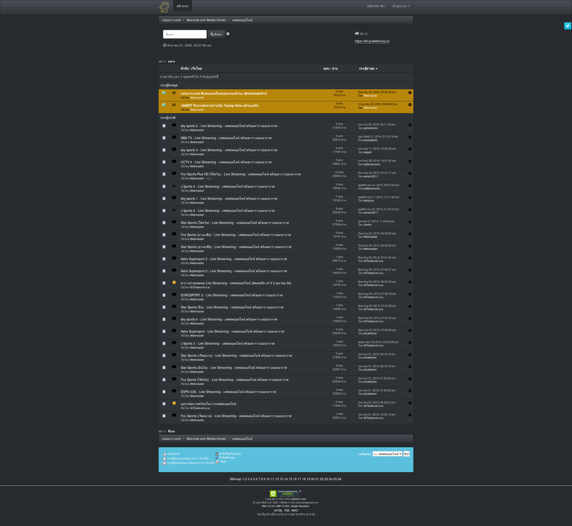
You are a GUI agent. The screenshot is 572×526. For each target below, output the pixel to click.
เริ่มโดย (196, 68)
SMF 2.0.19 (268, 506)
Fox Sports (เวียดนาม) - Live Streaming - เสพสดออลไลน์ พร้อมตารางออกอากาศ (236, 416)
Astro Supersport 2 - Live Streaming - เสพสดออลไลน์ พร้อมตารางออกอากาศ (234, 271)
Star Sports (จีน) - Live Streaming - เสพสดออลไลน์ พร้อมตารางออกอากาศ (232, 307)
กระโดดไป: (365, 454)
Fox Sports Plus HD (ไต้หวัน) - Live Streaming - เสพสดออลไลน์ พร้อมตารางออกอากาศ (241, 174)
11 (272, 479)
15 (290, 479)
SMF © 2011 (283, 506)
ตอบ (326, 68)
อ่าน (335, 68)
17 (299, 479)
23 (326, 479)
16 (295, 479)
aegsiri (368, 152)
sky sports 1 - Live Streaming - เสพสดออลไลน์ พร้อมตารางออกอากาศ (229, 198)
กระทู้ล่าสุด (367, 68)
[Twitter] (568, 26)
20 (313, 479)
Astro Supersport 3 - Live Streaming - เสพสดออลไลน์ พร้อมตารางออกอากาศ (234, 259)
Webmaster (197, 97)
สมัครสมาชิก (376, 6)
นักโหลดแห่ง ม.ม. (374, 261)
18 (304, 479)
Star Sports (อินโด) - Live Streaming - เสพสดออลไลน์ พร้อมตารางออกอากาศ (234, 367)
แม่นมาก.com (298, 499)
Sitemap (235, 479)
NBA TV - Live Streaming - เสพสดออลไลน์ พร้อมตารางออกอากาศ (226, 138)
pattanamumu (372, 164)
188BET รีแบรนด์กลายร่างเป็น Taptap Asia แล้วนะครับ (220, 105)
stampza (369, 200)
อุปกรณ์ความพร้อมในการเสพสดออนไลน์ (208, 403)
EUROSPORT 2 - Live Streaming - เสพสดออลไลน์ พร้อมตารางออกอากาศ (232, 295)
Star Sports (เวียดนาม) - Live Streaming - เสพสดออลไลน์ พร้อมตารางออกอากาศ (236, 355)
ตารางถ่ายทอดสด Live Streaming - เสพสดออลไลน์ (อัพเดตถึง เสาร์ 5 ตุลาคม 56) (236, 283)
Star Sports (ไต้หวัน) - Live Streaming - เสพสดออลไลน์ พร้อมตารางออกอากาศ (235, 222)
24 (330, 479)
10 (268, 479)
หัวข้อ (185, 68)
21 (317, 479)
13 (281, 479)
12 (277, 479)
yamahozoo (371, 128)
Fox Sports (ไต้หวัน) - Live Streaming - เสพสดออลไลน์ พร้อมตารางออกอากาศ (234, 379)
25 (335, 479)
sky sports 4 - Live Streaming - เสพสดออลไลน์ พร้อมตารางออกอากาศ (229, 319)
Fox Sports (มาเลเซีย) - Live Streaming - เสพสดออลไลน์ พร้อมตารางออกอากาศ (236, 234)
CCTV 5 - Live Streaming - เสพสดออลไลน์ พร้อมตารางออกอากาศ (226, 162)
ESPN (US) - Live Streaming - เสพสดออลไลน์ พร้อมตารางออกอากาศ (228, 391)
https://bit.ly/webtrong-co (372, 41)
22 (322, 479)
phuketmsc (370, 333)
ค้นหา (218, 34)
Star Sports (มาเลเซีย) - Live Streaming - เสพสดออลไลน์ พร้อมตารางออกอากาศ (236, 246)
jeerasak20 (370, 140)
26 (339, 479)
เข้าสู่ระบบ (400, 6)
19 (308, 479)
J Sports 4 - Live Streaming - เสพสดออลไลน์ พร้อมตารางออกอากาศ (228, 186)
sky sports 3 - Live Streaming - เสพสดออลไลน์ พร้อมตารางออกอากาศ (229, 150)
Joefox (368, 224)
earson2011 (371, 176)
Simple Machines (300, 506)
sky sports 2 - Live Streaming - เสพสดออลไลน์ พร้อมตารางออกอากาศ (229, 125)
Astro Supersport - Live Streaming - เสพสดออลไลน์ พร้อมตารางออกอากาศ (232, 331)
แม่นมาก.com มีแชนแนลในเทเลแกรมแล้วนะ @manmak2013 (224, 93)
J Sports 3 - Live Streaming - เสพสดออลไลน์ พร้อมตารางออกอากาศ (228, 343)
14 (286, 479)
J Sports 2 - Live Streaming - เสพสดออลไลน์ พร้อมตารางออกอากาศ (228, 210)
